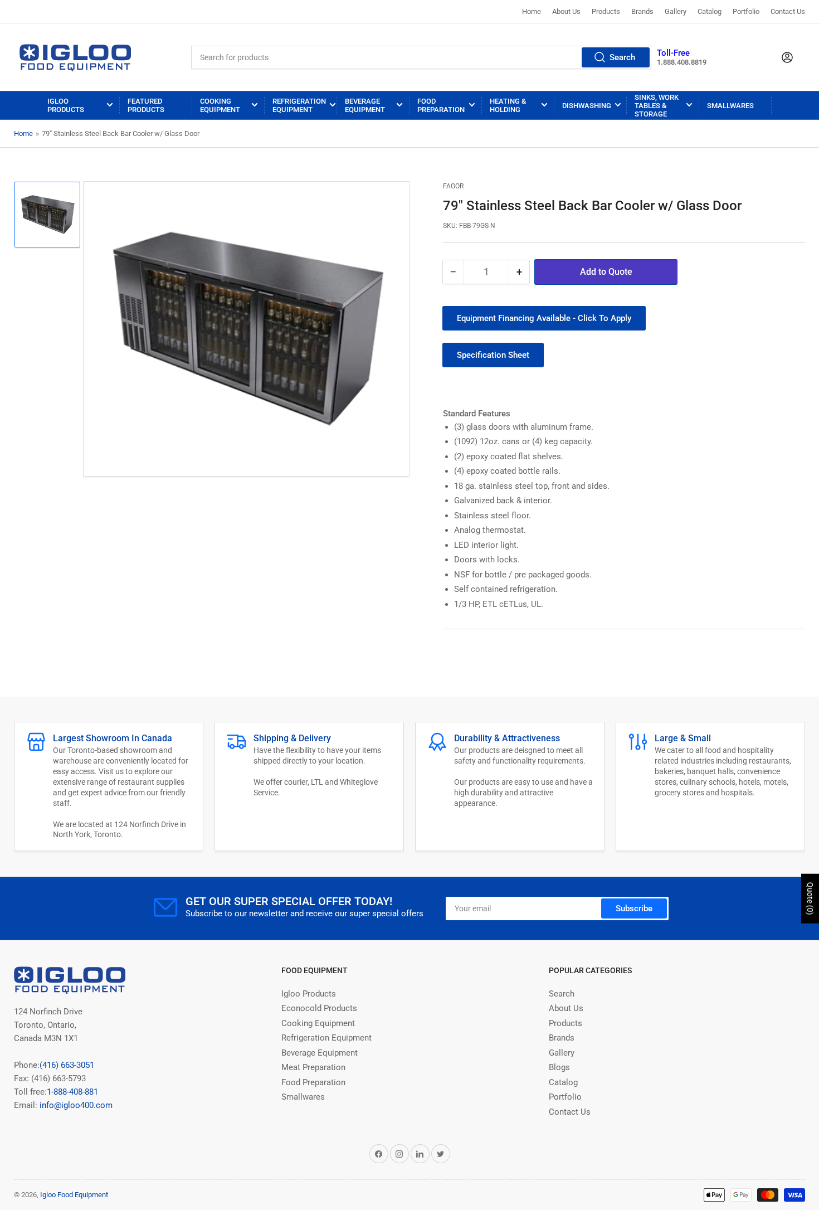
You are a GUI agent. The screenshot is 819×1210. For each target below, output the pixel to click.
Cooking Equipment (220, 105)
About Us (566, 11)
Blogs (559, 1067)
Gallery (675, 11)
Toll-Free (673, 53)
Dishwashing (586, 105)
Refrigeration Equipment (299, 105)
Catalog (710, 11)
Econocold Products (319, 1008)
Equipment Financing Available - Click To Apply (544, 318)
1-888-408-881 (72, 1092)
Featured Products (146, 105)
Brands (642, 11)
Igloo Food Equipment (74, 1194)
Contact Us (788, 11)
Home (531, 11)
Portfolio (746, 11)
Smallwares (730, 105)
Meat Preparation (313, 1067)
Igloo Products (65, 105)
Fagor (453, 186)
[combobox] (421, 57)
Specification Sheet (493, 355)
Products (606, 11)
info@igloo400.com (75, 1105)
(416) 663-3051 (67, 1065)
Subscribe (634, 908)
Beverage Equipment (365, 105)
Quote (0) (810, 898)
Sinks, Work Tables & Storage (657, 105)
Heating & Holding (508, 105)
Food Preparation (441, 105)
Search (622, 57)
